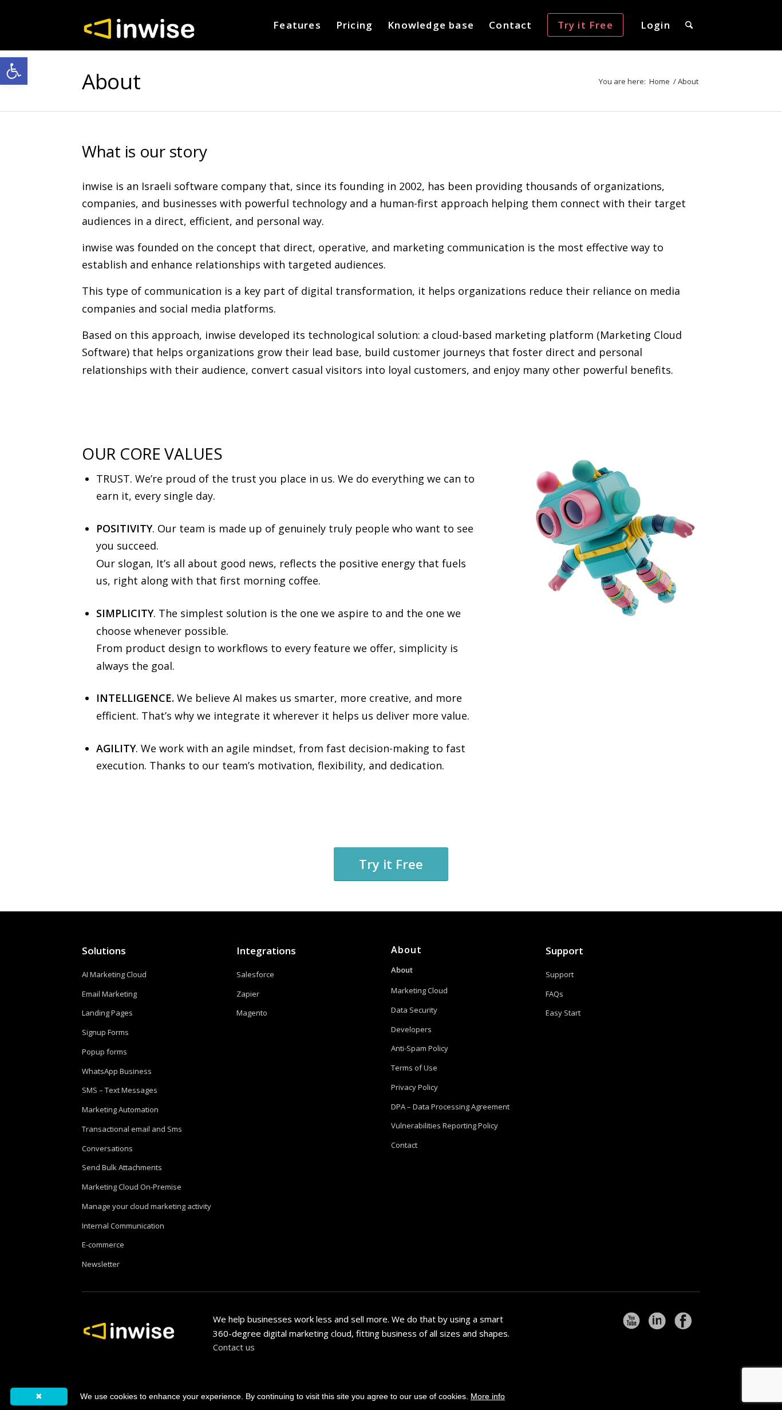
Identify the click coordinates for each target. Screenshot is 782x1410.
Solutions (104, 950)
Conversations (107, 1148)
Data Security (414, 1010)
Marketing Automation (120, 1109)
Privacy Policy (414, 1087)
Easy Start (563, 1013)
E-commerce (103, 1244)
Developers (411, 1029)
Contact (404, 1145)
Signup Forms (105, 1032)
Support (564, 950)
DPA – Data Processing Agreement (450, 1106)
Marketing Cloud (419, 990)
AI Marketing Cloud (114, 974)
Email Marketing (109, 994)
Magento (251, 1013)
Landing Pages (107, 1013)
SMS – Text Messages (119, 1090)
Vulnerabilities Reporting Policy (444, 1125)
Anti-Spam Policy (419, 1048)
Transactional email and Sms (132, 1129)
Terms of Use (414, 1068)
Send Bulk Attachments (122, 1167)
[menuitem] (297, 25)
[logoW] (139, 28)
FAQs (554, 994)
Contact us (234, 1347)
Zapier (247, 994)
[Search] (689, 25)
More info (488, 1396)
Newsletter (101, 1264)
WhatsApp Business (117, 1071)
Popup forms (104, 1051)
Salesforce (255, 974)
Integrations (266, 950)
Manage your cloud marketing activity (146, 1206)
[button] (13, 71)
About (111, 81)
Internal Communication (123, 1226)
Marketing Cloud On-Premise (131, 1187)
